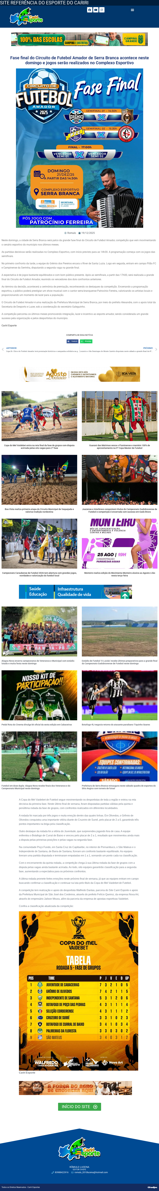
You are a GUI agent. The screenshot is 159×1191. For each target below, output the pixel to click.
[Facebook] (89, 9)
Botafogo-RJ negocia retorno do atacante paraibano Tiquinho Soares (116, 724)
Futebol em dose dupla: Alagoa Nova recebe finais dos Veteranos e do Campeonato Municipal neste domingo (36, 787)
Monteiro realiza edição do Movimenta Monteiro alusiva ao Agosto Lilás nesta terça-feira (119, 574)
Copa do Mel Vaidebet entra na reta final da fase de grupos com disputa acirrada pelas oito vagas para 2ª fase (39, 446)
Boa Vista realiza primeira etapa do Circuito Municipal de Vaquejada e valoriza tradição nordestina (39, 510)
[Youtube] (95, 9)
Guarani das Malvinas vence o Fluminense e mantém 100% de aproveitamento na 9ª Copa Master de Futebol (119, 446)
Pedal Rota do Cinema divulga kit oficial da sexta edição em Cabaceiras (37, 724)
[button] (132, 9)
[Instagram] (101, 9)
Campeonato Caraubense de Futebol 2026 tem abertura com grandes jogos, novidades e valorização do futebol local (39, 574)
